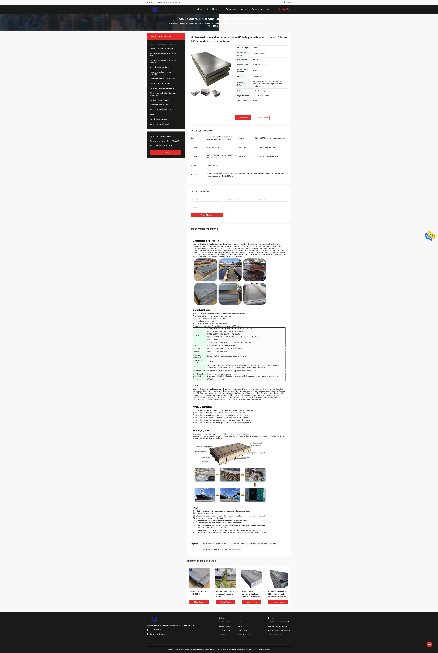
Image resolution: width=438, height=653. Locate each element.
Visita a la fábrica (224, 626)
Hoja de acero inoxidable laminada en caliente (163, 61)
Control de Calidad (225, 630)
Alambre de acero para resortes (161, 110)
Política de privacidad (244, 635)
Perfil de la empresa (225, 622)
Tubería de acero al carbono (160, 105)
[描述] (268, 9)
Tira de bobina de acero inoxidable (162, 44)
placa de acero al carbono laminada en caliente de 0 (221, 549)
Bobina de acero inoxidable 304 (161, 49)
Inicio (171, 24)
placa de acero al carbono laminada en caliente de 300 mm (254, 544)
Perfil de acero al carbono (159, 100)
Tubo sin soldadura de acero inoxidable (160, 73)
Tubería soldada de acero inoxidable (163, 79)
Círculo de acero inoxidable (160, 84)
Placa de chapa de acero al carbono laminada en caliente (225, 594)
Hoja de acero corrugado (159, 119)
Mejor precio (243, 118)
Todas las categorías (275, 635)
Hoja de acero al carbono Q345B (214, 544)
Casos (240, 626)
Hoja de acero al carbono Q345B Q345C (199, 593)
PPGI (152, 114)
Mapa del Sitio (242, 630)
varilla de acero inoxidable (159, 67)
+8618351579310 (172, 141)
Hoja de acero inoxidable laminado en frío (163, 54)
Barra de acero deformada (159, 124)
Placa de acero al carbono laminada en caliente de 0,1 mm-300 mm (250, 594)
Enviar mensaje (207, 215)
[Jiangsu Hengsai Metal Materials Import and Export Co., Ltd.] (154, 9)
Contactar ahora (262, 118)
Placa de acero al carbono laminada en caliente (192, 24)
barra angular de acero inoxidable (162, 88)
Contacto (165, 152)
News (239, 622)
